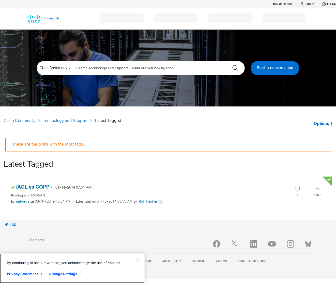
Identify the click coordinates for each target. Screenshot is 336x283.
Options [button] (321, 124)
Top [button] (13, 224)
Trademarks (198, 261)
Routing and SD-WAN (28, 195)
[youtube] (272, 244)
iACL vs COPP (54, 187)
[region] (72, 268)
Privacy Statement (22, 274)
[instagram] (290, 244)
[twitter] (235, 244)
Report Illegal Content (253, 261)
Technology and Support (65, 121)
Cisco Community (19, 121)
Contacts (37, 240)
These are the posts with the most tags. (48, 144)
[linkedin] (253, 244)
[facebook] (216, 244)
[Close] (138, 259)
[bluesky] (308, 243)
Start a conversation (275, 68)
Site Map (222, 261)
